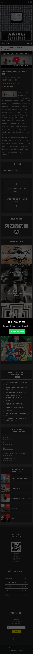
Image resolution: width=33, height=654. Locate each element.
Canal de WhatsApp (17, 331)
